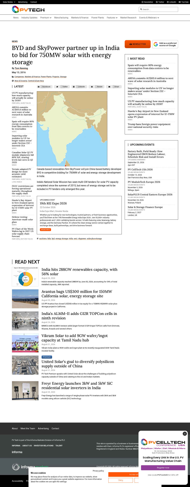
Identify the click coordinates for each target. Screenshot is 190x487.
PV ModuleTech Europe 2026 (144, 181)
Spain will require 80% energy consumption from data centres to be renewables (23, 125)
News (15, 41)
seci (75, 239)
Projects (55, 77)
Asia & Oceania (21, 81)
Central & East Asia (36, 81)
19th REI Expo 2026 (53, 203)
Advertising (22, 2)
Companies (19, 77)
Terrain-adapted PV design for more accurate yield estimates (21, 173)
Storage (63, 77)
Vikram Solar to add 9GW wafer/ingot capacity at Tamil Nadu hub (75, 337)
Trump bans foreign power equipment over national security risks (149, 125)
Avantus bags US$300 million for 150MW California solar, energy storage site (77, 293)
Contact (33, 2)
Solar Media (8, 2)
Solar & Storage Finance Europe (145, 207)
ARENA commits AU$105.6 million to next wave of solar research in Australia (22, 111)
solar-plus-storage (94, 239)
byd (53, 239)
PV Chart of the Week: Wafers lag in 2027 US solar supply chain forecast (23, 233)
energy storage (62, 239)
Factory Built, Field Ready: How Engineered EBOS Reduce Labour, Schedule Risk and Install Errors (146, 154)
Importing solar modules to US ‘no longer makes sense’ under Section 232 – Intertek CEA (22, 140)
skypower (82, 239)
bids (49, 239)
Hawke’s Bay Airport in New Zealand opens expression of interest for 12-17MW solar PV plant (23, 205)
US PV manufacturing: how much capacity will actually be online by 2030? (23, 97)
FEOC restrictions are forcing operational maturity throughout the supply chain (22, 190)
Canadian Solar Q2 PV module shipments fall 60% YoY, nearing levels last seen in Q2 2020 (23, 157)
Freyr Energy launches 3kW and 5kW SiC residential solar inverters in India (77, 385)
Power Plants (46, 77)
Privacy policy (98, 471)
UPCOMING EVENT (47, 200)
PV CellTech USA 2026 (140, 169)
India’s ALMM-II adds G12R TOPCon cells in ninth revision (79, 315)
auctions (43, 239)
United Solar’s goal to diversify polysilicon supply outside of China (78, 363)
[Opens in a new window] (17, 452)
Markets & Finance (32, 77)
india (71, 239)
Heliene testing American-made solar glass (22, 219)
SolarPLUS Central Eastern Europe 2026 (150, 194)
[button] (45, 86)
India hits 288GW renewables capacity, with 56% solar (79, 271)
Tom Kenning (21, 68)
